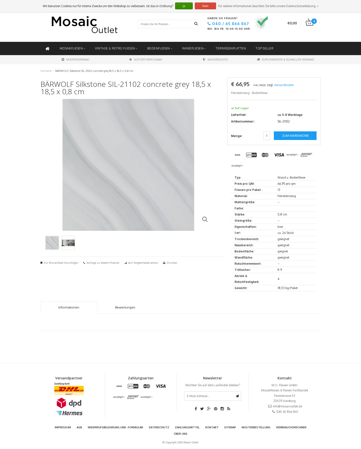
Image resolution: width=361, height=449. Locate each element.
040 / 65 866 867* (222, 258)
